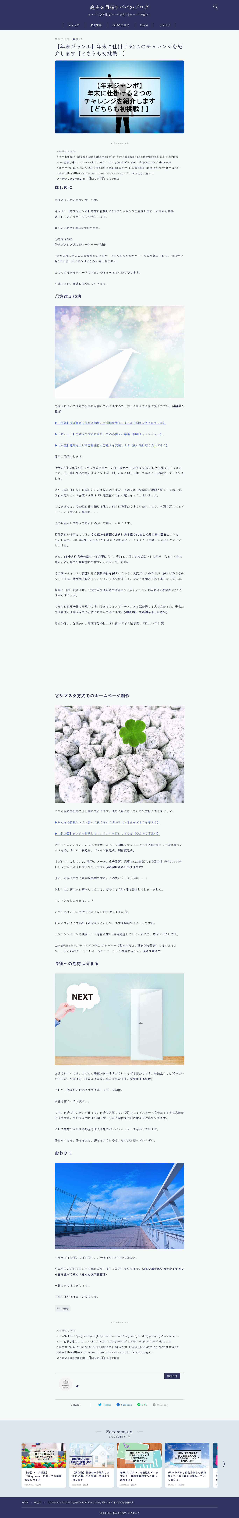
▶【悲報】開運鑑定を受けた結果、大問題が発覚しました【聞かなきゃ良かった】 (110, 423)
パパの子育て (121, 25)
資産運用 (96, 25)
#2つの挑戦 (63, 1308)
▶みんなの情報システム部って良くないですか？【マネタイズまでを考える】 (107, 822)
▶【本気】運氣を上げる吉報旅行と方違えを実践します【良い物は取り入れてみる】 (112, 445)
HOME (25, 1502)
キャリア (74, 25)
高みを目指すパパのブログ (119, 7)
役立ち (144, 25)
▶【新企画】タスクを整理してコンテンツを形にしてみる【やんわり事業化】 (107, 833)
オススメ (164, 25)
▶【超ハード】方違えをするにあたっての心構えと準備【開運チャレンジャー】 (109, 434)
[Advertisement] (119, 661)
